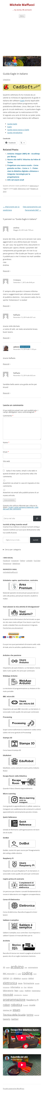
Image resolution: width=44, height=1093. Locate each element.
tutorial (36, 1015)
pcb (27, 189)
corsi (34, 974)
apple (8, 967)
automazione (33, 967)
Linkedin (29, 561)
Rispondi (6, 271)
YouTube (37, 561)
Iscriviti (35, 540)
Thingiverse (7, 563)
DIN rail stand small (15, 180)
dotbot (31, 978)
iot (22, 987)
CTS (11, 978)
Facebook (6, 561)
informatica (15, 987)
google (37, 983)
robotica (16, 1005)
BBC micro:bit (9, 973)
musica (25, 995)
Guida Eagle (12, 124)
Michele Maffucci (22, 5)
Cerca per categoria (13, 549)
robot (6, 1005)
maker (21, 991)
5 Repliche (6, 79)
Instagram (15, 561)
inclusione (6, 987)
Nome (6, 442)
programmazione (14, 999)
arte (26, 967)
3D (4, 967)
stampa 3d (7, 1010)
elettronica (34, 186)
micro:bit (8, 994)
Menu (22, 16)
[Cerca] (37, 518)
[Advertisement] (22, 36)
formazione (28, 983)
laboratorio (8, 990)
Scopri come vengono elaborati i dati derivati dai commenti (20, 508)
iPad (25, 987)
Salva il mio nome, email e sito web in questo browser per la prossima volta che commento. (20, 474)
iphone (30, 987)
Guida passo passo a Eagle (18, 130)
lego (16, 990)
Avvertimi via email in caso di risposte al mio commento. (21, 484)
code (19, 974)
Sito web (6, 461)
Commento (8, 416)
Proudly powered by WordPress (13, 1089)
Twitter (22, 561)
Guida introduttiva (14, 132)
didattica (17, 978)
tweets (6, 1019)
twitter (15, 1019)
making (28, 990)
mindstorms (18, 995)
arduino (17, 966)
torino (30, 1014)
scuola (32, 1005)
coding (27, 973)
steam (16, 1010)
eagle (15, 189)
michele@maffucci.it (10, 572)
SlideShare (16, 563)
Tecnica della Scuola (14, 1014)
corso (6, 978)
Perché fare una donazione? (13, 628)
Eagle (22, 100)
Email (6, 452)
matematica (36, 991)
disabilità (24, 978)
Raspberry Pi (32, 999)
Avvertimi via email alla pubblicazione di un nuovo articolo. (21, 494)
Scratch (25, 1005)
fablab (20, 983)
